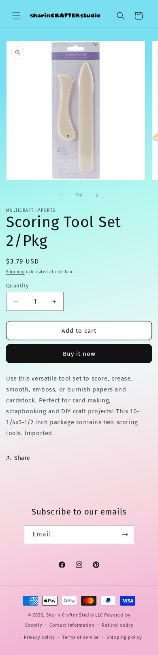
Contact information (71, 625)
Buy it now (79, 353)
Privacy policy (39, 637)
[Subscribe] (125, 534)
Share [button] (22, 458)
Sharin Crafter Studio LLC (74, 615)
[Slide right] (97, 195)
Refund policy (117, 625)
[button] (16, 16)
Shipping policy (124, 637)
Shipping (15, 272)
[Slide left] (61, 195)
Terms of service (80, 637)
